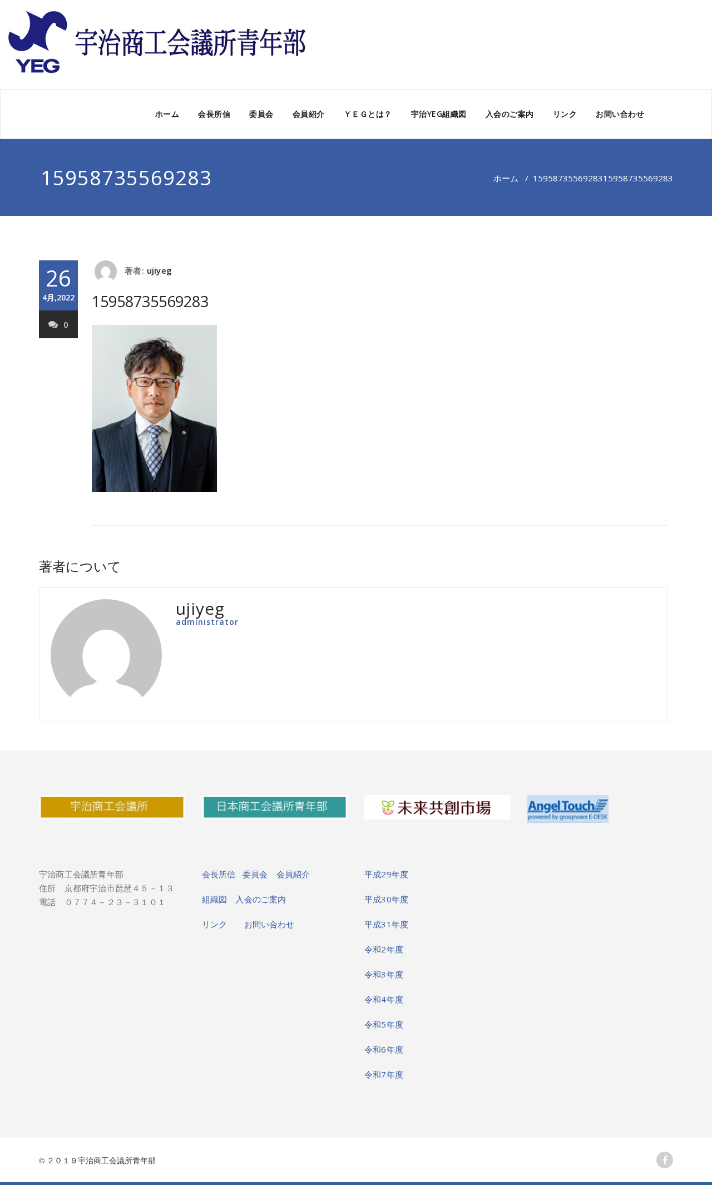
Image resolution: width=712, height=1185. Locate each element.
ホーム (167, 113)
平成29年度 (386, 874)
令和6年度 (383, 1049)
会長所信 (214, 113)
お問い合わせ (620, 113)
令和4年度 (383, 999)
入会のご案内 (510, 113)
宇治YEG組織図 (439, 113)
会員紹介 (309, 113)
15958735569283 (568, 178)
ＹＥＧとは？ (368, 113)
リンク (565, 113)
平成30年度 (386, 899)
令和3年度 (383, 974)
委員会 (261, 113)
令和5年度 (383, 1024)
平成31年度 (386, 924)
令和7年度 (383, 1074)
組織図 (219, 899)
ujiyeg (159, 270)
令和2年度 (383, 949)
